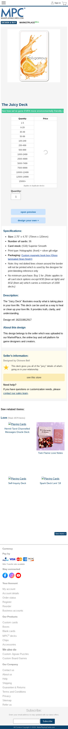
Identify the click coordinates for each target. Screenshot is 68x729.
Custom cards (10, 622)
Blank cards (8, 631)
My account (8, 589)
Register (7, 602)
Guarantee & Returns (13, 687)
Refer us (7, 704)
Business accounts (12, 610)
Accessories (9, 644)
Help (4, 678)
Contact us (8, 670)
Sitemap (6, 700)
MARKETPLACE (29, 22)
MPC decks (9, 635)
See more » (60, 534)
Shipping (7, 683)
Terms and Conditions (14, 691)
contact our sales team (15, 393)
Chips (5, 640)
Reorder (6, 606)
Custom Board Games (14, 658)
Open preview (28, 212)
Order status (9, 597)
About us (7, 674)
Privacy (6, 696)
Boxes (5, 626)
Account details (10, 593)
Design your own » (28, 220)
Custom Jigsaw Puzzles (15, 654)
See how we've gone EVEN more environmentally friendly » (33, 111)
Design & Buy (9, 22)
